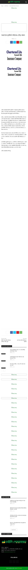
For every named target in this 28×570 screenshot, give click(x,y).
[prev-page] (2, 371)
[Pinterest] (17, 42)
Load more (13, 529)
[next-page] (4, 371)
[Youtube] (17, 561)
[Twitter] (14, 42)
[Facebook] (11, 42)
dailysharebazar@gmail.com (9, 551)
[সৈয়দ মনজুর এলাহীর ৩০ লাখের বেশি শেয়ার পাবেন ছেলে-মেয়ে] (5, 366)
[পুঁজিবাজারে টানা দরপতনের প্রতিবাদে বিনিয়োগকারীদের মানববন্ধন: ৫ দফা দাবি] (5, 510)
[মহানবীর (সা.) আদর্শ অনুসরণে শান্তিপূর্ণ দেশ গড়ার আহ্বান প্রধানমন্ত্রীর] (5, 502)
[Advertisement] (14, 93)
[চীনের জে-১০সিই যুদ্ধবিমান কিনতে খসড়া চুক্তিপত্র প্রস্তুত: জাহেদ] (5, 524)
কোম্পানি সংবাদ (6, 5)
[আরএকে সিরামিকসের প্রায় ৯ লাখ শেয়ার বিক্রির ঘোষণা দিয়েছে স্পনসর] (5, 351)
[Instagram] (14, 561)
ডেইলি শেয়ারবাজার (19, 568)
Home (2, 5)
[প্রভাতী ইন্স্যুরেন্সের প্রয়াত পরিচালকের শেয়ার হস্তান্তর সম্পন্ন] (5, 358)
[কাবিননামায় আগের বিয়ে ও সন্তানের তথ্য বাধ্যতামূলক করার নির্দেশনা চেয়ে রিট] (5, 517)
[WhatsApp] (21, 42)
